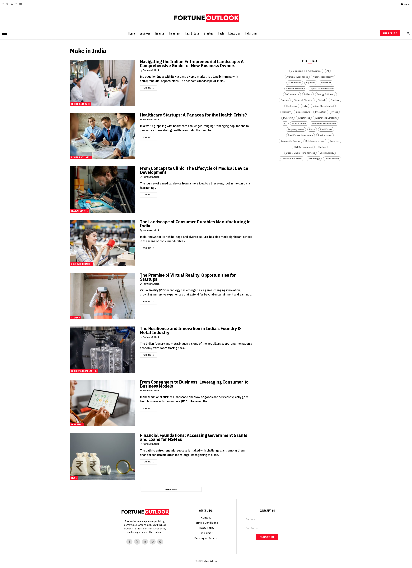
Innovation (320, 111)
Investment (304, 117)
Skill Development (303, 147)
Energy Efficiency (326, 94)
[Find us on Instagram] (16, 4)
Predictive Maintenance (323, 123)
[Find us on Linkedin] (145, 542)
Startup (208, 33)
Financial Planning (303, 100)
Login (406, 4)
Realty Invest (325, 135)
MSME (74, 477)
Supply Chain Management (300, 152)
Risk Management (315, 141)
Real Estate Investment (300, 135)
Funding (335, 100)
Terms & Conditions (206, 522)
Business (145, 33)
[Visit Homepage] (206, 18)
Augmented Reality (323, 76)
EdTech (308, 94)
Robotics (334, 141)
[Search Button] (407, 33)
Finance (159, 33)
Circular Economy (295, 88)
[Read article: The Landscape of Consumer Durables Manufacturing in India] (102, 243)
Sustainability (327, 152)
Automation (294, 82)
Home (131, 33)
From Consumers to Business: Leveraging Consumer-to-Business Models (195, 384)
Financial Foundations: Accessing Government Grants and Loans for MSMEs (193, 437)
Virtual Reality (332, 158)
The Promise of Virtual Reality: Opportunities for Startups (188, 277)
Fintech (322, 100)
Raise (312, 129)
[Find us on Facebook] (3, 4)
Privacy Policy (206, 527)
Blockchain (326, 82)
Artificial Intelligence (297, 76)
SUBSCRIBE (390, 33)
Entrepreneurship (80, 103)
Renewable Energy (290, 141)
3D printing (297, 70)
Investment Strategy (326, 117)
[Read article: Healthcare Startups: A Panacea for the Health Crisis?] (102, 136)
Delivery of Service (205, 538)
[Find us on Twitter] (7, 4)
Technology (314, 158)
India (305, 106)
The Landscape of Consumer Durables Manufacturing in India (195, 223)
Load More (171, 489)
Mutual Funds (299, 123)
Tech (221, 33)
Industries (251, 33)
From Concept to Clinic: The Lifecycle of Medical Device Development (194, 170)
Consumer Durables (81, 264)
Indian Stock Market (323, 106)
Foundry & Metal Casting (84, 370)
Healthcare (291, 106)
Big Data (310, 82)
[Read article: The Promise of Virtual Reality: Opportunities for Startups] (102, 296)
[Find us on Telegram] (20, 4)
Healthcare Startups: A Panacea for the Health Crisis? (193, 115)
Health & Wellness (81, 157)
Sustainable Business (291, 158)
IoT (285, 123)
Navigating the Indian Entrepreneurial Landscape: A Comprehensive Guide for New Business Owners (192, 63)
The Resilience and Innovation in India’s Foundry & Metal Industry (190, 330)
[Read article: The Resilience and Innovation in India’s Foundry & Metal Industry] (102, 349)
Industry (286, 111)
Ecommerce (77, 424)
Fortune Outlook (151, 70)
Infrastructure (303, 111)
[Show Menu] (4, 33)
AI (328, 70)
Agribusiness (315, 70)
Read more (150, 88)
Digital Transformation (322, 88)
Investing (175, 33)
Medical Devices (79, 210)
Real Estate (192, 33)
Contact (206, 517)
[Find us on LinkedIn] (12, 4)
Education (234, 33)
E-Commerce (292, 94)
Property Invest (296, 129)
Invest (334, 111)
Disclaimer (206, 533)
